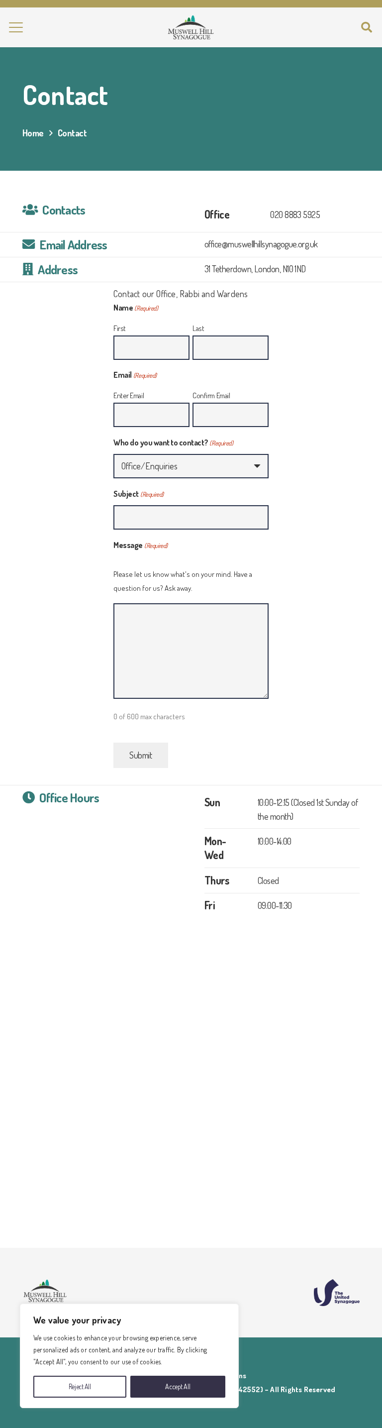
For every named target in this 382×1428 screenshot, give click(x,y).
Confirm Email (211, 395)
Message (140, 545)
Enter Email (128, 395)
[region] (129, 1356)
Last (198, 328)
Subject (138, 494)
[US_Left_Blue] (337, 1292)
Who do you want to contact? (173, 442)
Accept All (177, 1386)
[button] (16, 27)
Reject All (80, 1386)
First (119, 328)
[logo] (191, 27)
